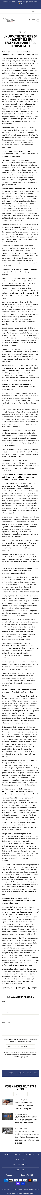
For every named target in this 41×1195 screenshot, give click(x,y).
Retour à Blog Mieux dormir (22, 1073)
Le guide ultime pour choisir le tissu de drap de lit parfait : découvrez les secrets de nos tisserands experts (27, 1137)
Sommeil (15, 32)
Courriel (6, 1012)
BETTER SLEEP (20, 1165)
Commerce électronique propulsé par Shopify (20, 1193)
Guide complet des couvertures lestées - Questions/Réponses (25, 1105)
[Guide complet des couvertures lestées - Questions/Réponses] (7, 1102)
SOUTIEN (20, 1160)
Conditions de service (27, 1055)
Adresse (20, 1170)
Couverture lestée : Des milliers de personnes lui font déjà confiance (26, 1119)
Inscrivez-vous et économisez (20, 1154)
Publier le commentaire (20, 1046)
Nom (4, 1002)
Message (6, 1023)
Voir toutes (20, 1094)
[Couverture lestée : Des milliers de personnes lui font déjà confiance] (7, 1116)
